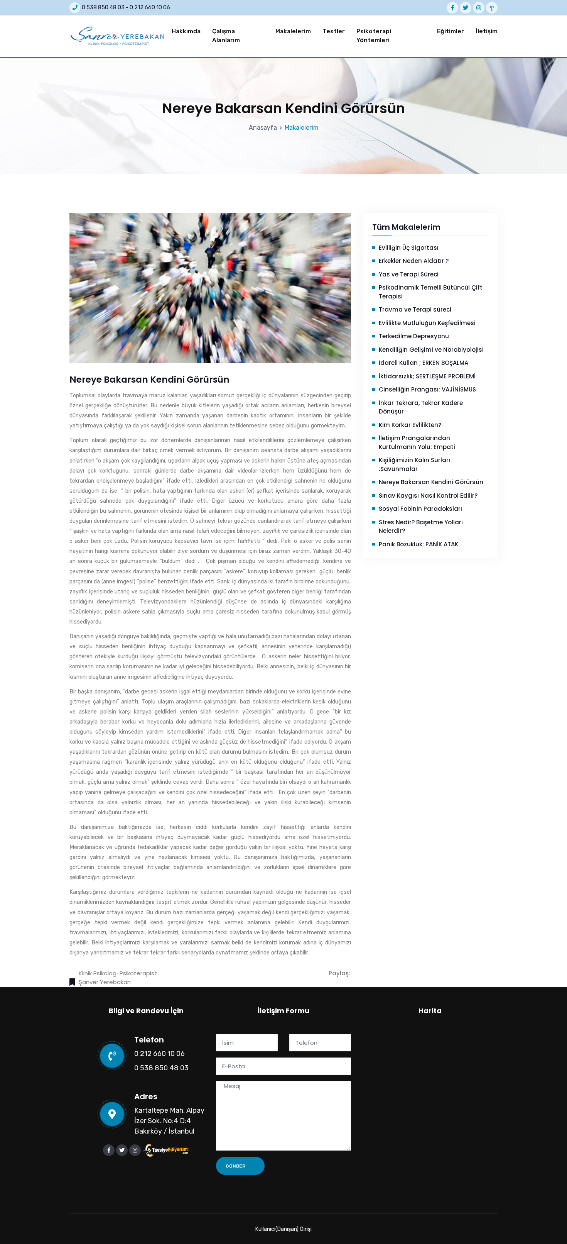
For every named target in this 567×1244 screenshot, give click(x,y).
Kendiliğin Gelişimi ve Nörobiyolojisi (431, 350)
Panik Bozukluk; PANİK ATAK (418, 544)
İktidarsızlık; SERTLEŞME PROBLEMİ (427, 376)
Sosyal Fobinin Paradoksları (420, 509)
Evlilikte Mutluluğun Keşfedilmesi (427, 323)
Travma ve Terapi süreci (415, 309)
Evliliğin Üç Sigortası (409, 248)
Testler (333, 31)
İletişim (487, 31)
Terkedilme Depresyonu (414, 336)
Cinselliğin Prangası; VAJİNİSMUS (427, 389)
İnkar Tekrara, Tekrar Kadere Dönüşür (421, 407)
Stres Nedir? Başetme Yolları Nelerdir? (421, 526)
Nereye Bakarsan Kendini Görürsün (431, 482)
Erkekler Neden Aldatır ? (414, 261)
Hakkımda (186, 31)
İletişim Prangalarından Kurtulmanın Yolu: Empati (417, 442)
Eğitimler (450, 31)
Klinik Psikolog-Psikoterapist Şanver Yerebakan (118, 977)
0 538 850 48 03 (103, 7)
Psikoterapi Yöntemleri (373, 36)
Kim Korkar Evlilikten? (410, 425)
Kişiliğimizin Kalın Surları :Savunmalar (414, 464)
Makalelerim (293, 31)
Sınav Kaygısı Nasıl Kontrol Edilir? (428, 495)
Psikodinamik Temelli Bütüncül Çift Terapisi (431, 291)
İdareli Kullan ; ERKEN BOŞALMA (423, 363)
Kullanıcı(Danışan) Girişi (283, 1229)
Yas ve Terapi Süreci (409, 274)
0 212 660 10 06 (150, 7)
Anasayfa (263, 127)
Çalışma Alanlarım (226, 36)
